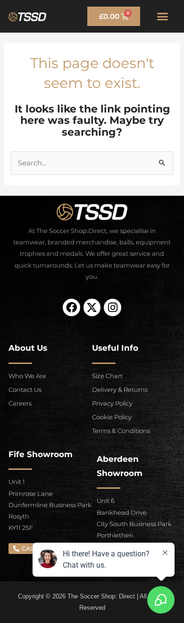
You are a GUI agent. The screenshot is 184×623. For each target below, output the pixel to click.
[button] (163, 17)
